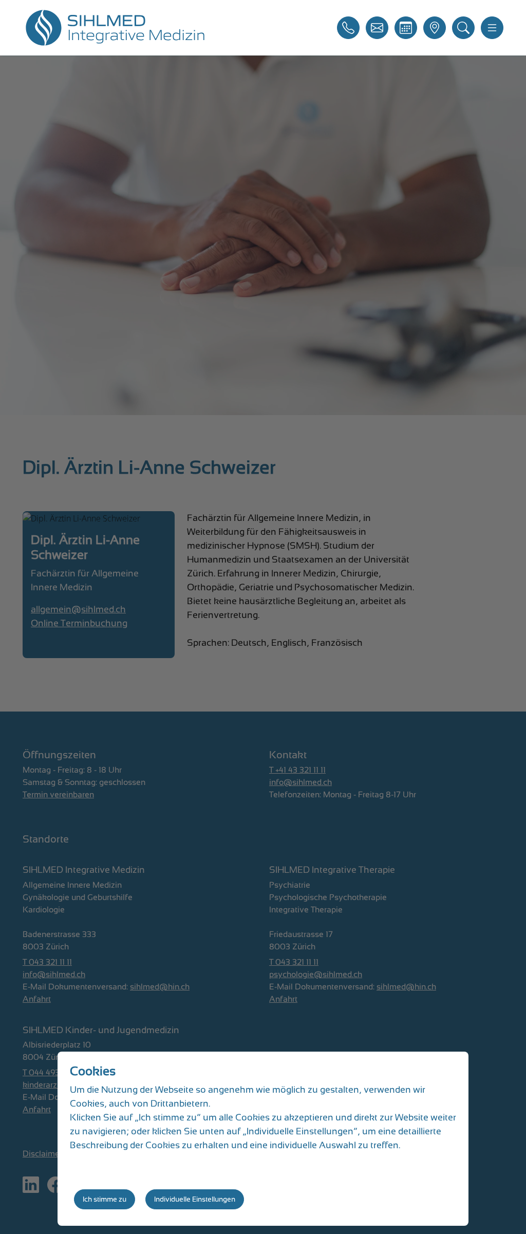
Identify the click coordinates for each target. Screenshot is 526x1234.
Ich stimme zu (104, 1199)
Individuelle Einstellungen (194, 1199)
